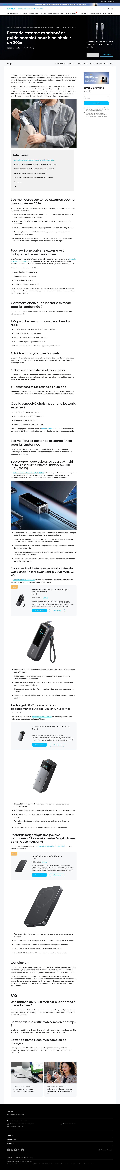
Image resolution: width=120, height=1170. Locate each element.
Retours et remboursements (26, 1164)
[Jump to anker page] (9, 1157)
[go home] (28, 9)
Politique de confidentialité (41, 1164)
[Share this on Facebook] (27, 48)
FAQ (15, 186)
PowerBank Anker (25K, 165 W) (24, 580)
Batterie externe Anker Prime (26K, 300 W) (28, 473)
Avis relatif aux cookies (80, 1164)
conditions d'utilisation (93, 109)
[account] (108, 9)
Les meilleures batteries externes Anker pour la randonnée (33, 178)
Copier (45, 598)
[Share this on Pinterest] (30, 48)
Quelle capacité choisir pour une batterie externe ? (31, 173)
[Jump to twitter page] (12, 1150)
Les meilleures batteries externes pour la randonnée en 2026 (34, 160)
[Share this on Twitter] (24, 48)
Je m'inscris (96, 103)
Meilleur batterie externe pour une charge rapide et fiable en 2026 (59, 1091)
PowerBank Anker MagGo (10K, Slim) (51, 846)
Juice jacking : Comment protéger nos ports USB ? (23, 1090)
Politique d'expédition (12, 1164)
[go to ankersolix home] (7, 4)
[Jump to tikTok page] (22, 1150)
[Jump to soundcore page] (25, 1157)
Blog (16, 27)
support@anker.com (17, 1115)
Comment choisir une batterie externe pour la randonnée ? (34, 169)
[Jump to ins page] (19, 1150)
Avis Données (90, 1164)
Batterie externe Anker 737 (42, 717)
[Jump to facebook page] (8, 1150)
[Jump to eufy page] (31, 1157)
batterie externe (26, 27)
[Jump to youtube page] (15, 1150)
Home (9, 27)
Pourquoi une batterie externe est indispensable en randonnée (35, 164)
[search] (104, 9)
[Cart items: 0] (112, 9)
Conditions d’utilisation (54, 1164)
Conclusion (18, 182)
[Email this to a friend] (33, 48)
